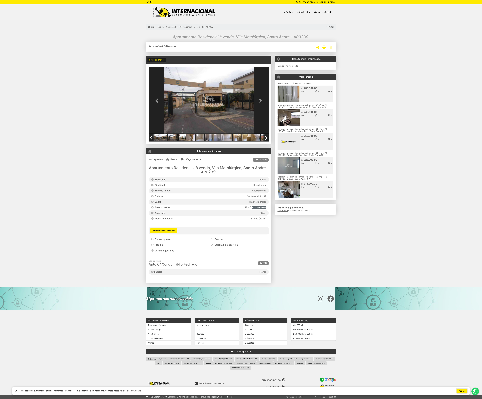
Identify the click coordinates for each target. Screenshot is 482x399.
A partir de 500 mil (301, 338)
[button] (158, 100)
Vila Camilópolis (155, 338)
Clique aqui (283, 210)
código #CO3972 (192, 363)
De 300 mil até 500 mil (303, 334)
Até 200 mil (298, 325)
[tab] (156, 60)
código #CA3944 (324, 359)
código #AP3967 (224, 363)
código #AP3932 (201, 359)
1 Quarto (249, 325)
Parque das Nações (157, 325)
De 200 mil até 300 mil (303, 329)
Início (153, 27)
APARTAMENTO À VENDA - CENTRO (294, 83)
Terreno (200, 343)
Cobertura (201, 338)
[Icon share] (147, 2)
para (268, 359)
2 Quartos (249, 329)
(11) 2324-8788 (327, 2)
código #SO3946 (246, 363)
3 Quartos (249, 334)
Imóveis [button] (287, 12)
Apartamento (191, 27)
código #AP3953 (288, 359)
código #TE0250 (240, 368)
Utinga (151, 343)
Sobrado (200, 334)
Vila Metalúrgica (155, 329)
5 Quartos (249, 343)
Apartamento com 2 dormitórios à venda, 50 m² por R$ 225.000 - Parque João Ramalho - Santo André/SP (302, 154)
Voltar (331, 27)
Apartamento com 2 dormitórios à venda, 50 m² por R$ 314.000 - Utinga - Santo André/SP (302, 178)
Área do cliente (323, 12)
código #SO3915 (223, 359)
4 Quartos (249, 338)
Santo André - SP (174, 27)
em (179, 359)
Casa (199, 329)
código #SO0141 (283, 363)
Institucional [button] (302, 12)
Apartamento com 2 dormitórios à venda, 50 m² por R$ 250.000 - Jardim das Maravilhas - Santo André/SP (302, 130)
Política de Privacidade (130, 391)
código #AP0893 (157, 359)
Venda (161, 27)
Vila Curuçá (153, 334)
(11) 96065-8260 (307, 2)
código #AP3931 (316, 363)
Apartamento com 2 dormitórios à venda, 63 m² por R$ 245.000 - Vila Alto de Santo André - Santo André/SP (302, 106)
